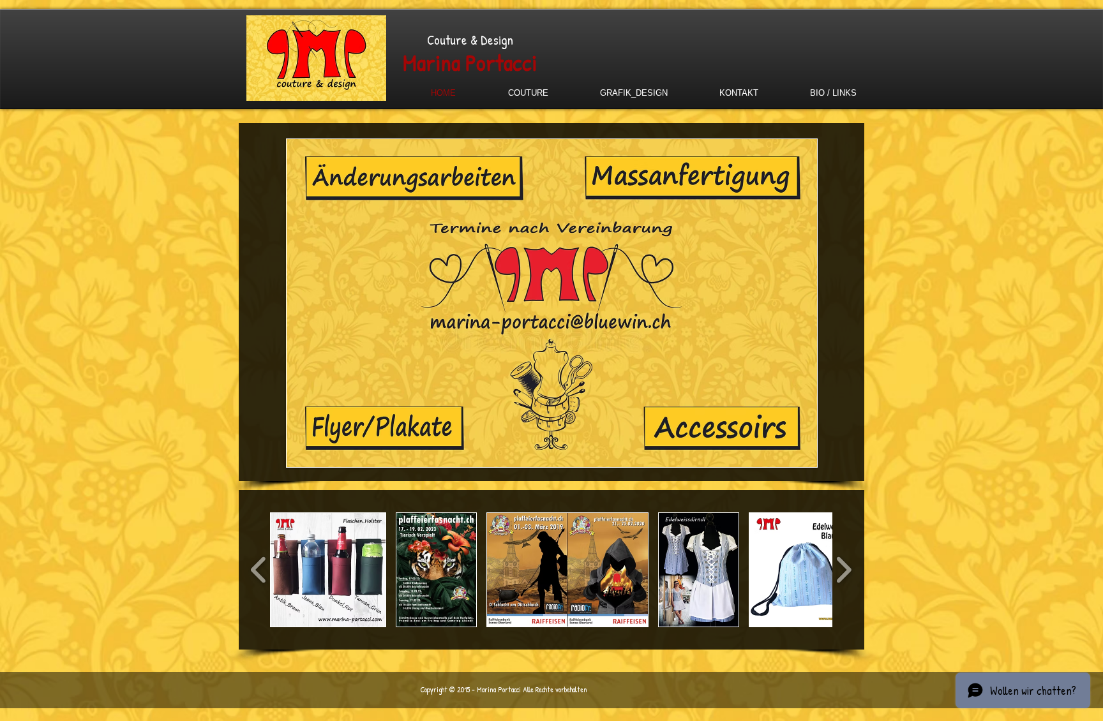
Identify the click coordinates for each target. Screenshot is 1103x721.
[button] (328, 569)
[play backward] (258, 569)
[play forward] (843, 569)
